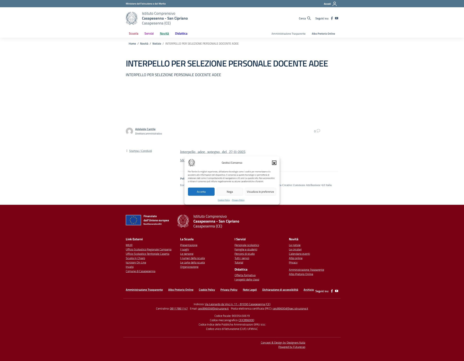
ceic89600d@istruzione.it (213, 308)
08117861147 (179, 308)
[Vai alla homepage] (131, 18)
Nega (230, 192)
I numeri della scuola (192, 258)
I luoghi (184, 249)
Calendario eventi (299, 254)
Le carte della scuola (192, 262)
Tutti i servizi (242, 258)
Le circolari (295, 249)
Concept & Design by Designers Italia (283, 342)
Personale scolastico (247, 245)
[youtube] (336, 18)
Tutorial (239, 262)
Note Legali (250, 289)
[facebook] (332, 18)
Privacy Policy (238, 200)
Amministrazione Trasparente (289, 34)
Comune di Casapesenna (140, 271)
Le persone (186, 254)
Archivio (309, 289)
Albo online (296, 258)
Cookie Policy (224, 200)
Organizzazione (189, 267)
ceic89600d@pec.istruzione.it (290, 308)
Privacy (293, 262)
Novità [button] (164, 33)
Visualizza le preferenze (260, 192)
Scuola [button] (133, 33)
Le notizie (295, 245)
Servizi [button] (149, 33)
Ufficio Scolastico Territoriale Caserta (147, 254)
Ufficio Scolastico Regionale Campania (148, 249)
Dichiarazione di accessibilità (280, 289)
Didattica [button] (181, 33)
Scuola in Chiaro (135, 258)
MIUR (129, 245)
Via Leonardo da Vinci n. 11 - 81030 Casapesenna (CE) (237, 304)
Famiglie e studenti (246, 249)
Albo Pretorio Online (323, 34)
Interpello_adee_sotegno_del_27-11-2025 (212, 152)
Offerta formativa (245, 275)
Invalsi (130, 267)
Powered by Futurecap (291, 347)
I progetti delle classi (247, 279)
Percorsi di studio (245, 254)
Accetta (201, 192)
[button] (274, 163)
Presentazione (188, 245)
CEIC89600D (246, 320)
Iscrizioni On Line (136, 262)
